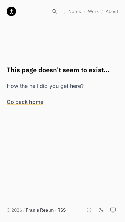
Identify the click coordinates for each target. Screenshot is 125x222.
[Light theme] (89, 210)
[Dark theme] (101, 210)
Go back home (25, 102)
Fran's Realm (40, 210)
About (112, 11)
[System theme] (113, 210)
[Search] (54, 11)
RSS (61, 210)
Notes (74, 11)
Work (93, 11)
